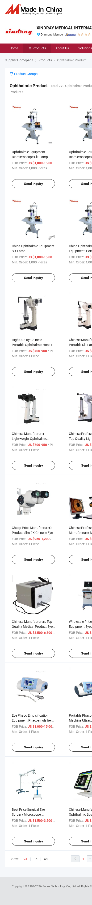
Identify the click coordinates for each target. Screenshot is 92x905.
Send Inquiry (33, 184)
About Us (62, 48)
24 (25, 859)
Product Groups (25, 73)
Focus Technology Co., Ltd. (59, 886)
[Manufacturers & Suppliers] (34, 9)
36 (36, 859)
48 (46, 859)
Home (13, 48)
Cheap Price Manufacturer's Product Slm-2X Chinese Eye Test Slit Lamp (32, 532)
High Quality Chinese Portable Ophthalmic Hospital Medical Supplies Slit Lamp (33, 344)
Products (39, 48)
